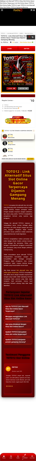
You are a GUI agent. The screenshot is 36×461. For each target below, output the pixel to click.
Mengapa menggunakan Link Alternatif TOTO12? (16, 317)
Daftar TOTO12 (12, 5)
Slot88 (21, 33)
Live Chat (32, 458)
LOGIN (9, 49)
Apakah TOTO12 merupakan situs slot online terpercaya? (16, 333)
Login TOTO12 (21, 5)
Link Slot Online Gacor (21, 3)
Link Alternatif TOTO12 (12, 1)
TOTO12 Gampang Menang (19, 7)
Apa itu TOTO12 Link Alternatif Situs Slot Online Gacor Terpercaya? (16, 308)
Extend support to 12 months (18, 111)
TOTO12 (2, 1)
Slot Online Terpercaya (7, 3)
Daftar (18, 458)
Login (11, 458)
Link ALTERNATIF (25, 458)
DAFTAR (26, 49)
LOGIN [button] (10, 88)
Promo (3, 458)
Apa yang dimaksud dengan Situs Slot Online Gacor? (15, 325)
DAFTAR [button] (21, 88)
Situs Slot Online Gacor (27, 1)
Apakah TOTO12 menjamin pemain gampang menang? (15, 340)
